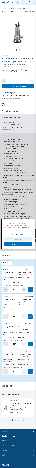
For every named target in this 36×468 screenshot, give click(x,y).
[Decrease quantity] (4, 81)
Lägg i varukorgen (19, 86)
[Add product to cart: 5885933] (30, 289)
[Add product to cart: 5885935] (30, 316)
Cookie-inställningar (17, 234)
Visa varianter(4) (26, 71)
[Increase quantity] (32, 81)
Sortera (5, 262)
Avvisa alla (18, 239)
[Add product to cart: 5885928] (30, 371)
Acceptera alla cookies (18, 244)
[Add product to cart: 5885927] (30, 344)
